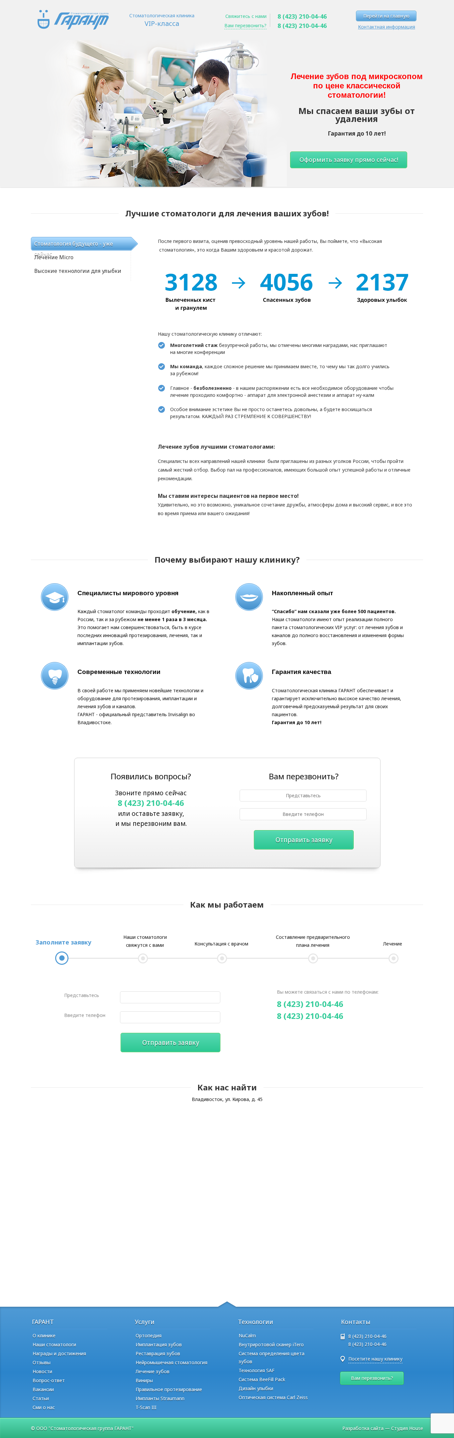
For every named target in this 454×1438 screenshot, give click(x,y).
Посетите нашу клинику (375, 1359)
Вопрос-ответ (49, 1380)
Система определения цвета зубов (271, 1357)
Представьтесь (81, 995)
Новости (42, 1371)
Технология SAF (257, 1370)
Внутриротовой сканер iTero (271, 1344)
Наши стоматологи (54, 1344)
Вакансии (43, 1389)
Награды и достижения (59, 1353)
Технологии (255, 1322)
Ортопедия (149, 1335)
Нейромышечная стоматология (171, 1362)
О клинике (44, 1335)
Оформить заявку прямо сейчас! (348, 160)
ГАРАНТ (43, 1322)
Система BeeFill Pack (262, 1379)
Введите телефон (84, 1015)
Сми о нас (44, 1407)
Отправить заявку (304, 839)
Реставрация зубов (158, 1353)
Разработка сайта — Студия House (382, 1428)
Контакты (355, 1322)
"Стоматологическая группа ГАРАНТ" (91, 1428)
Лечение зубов (153, 1371)
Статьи (41, 1398)
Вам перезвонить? (245, 25)
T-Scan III (146, 1407)
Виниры (144, 1380)
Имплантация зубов (159, 1344)
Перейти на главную (386, 16)
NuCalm (247, 1335)
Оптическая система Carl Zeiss (273, 1397)
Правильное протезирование (169, 1389)
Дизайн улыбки (256, 1388)
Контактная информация (386, 27)
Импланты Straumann (160, 1398)
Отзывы (42, 1362)
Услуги (145, 1322)
